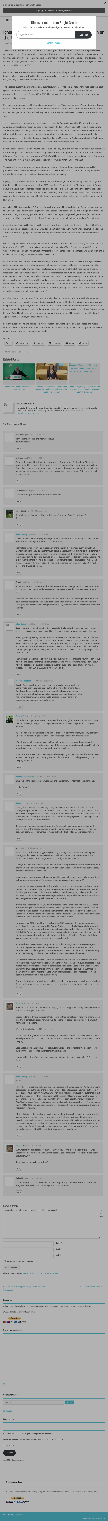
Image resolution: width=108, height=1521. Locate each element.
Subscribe (83, 34)
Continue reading (54, 43)
